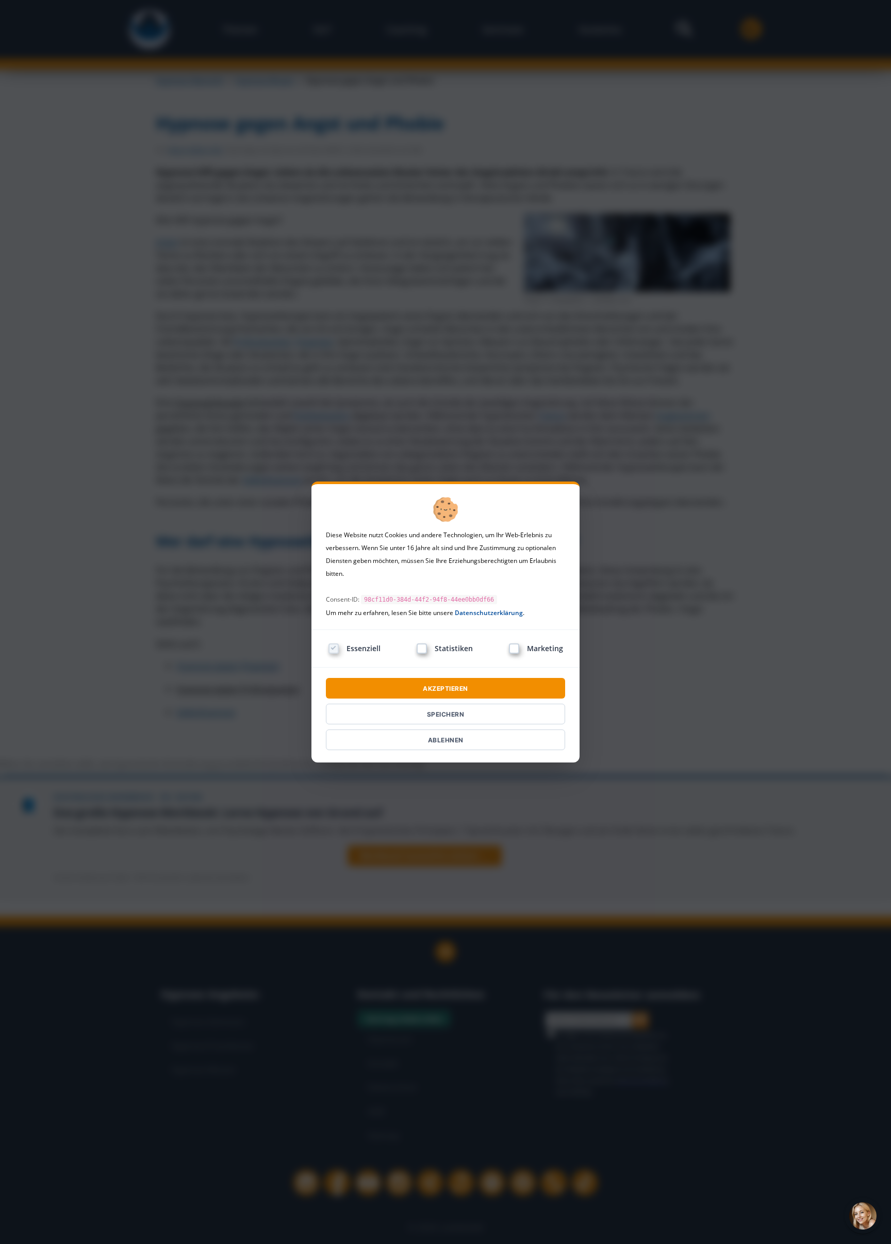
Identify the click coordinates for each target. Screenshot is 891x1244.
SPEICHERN (446, 714)
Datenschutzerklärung (489, 612)
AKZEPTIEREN (445, 688)
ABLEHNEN (446, 740)
